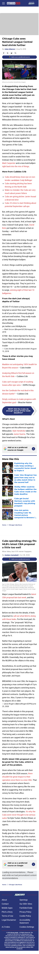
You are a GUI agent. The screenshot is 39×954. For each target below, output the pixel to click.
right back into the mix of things (15, 166)
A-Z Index (6, 927)
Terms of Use (7, 916)
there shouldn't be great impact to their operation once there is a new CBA (17, 776)
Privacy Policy (25, 912)
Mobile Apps (7, 908)
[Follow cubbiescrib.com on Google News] (33, 448)
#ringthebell (23, 320)
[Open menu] (3, 3)
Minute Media (14, 932)
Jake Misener (10, 49)
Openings (24, 900)
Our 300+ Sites (26, 904)
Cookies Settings (27, 927)
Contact (5, 904)
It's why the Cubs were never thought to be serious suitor (18, 814)
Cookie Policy (25, 916)
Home (4, 525)
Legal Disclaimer (9, 920)
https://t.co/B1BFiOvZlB (18, 342)
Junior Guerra (19, 434)
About (4, 900)
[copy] (15, 53)
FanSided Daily (26, 908)
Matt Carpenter (8, 163)
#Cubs (31, 342)
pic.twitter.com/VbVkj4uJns (14, 326)
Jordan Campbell (11, 555)
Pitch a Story (7, 912)
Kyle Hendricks (19, 431)
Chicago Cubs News (15, 525)
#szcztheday (7, 323)
